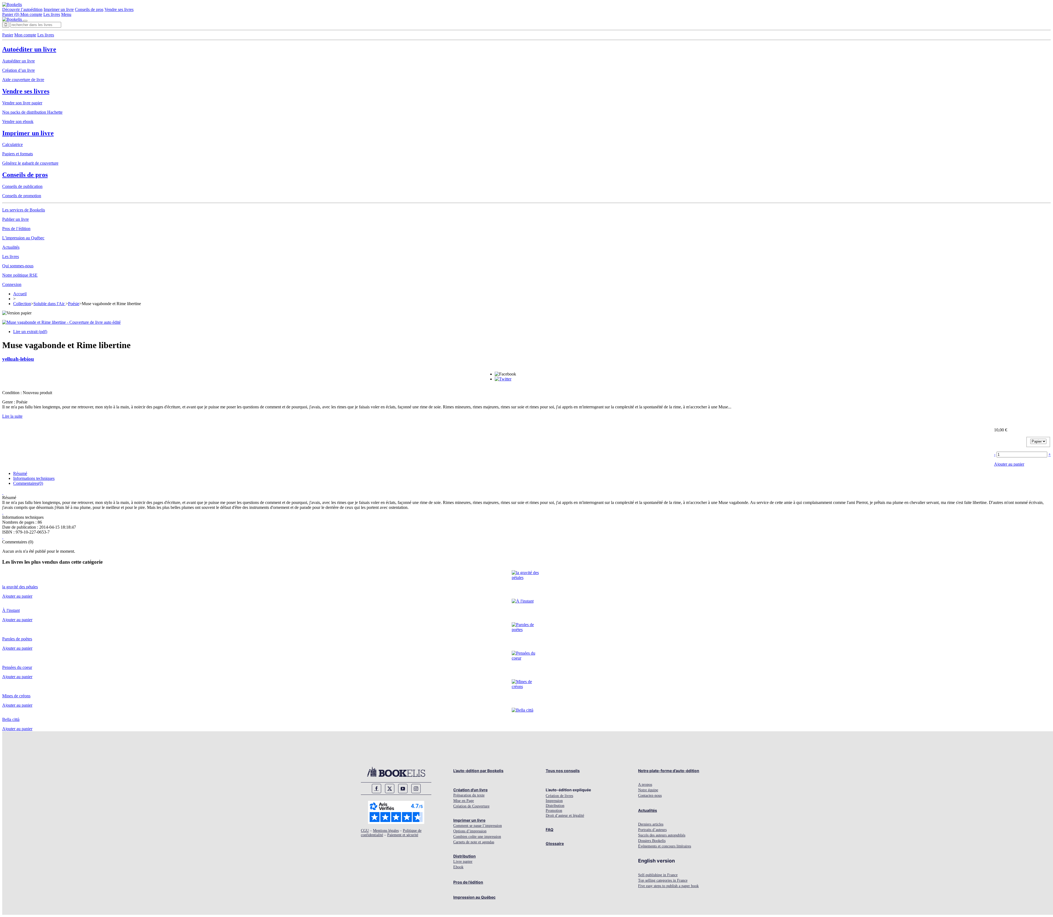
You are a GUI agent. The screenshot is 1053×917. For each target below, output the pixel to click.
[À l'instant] (523, 601)
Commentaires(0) (28, 483)
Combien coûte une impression (477, 837)
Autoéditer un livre (29, 49)
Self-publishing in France (658, 875)
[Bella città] (522, 710)
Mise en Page (463, 801)
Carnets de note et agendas (473, 842)
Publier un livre (15, 219)
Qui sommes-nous (17, 265)
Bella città (10, 719)
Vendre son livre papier (22, 103)
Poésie (73, 303)
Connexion (11, 284)
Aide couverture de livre (23, 79)
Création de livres (559, 796)
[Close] (25, 21)
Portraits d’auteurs (652, 830)
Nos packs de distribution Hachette (32, 112)
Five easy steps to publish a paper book (668, 886)
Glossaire (555, 843)
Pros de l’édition (16, 228)
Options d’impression (469, 831)
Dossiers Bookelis (652, 841)
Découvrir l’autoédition (22, 9)
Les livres (51, 14)
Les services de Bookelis (23, 210)
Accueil (20, 293)
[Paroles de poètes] (527, 629)
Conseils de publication (22, 186)
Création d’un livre (18, 70)
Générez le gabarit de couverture (30, 163)
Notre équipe (648, 790)
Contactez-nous (650, 795)
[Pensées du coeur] (527, 658)
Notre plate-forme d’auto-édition (668, 770)
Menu (66, 14)
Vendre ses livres (119, 9)
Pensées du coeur (17, 667)
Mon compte (31, 14)
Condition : (12, 392)
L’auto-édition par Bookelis (478, 770)
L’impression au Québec (23, 238)
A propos (645, 785)
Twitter (389, 788)
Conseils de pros (89, 9)
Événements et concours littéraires (664, 846)
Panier (7, 35)
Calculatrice (12, 144)
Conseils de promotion (21, 195)
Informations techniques (34, 478)
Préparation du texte (469, 795)
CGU (365, 831)
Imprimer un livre (59, 9)
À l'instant (11, 610)
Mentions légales (386, 831)
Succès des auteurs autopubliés (661, 835)
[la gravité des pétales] (527, 577)
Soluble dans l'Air (49, 303)
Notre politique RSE (20, 275)
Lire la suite (12, 416)
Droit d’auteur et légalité (565, 815)
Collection (22, 303)
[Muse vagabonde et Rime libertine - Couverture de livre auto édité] (61, 322)
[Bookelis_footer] (396, 772)
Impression (554, 801)
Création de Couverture (471, 806)
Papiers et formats (17, 153)
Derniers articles (650, 824)
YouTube (402, 788)
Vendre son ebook (17, 121)
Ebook (458, 867)
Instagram (416, 788)
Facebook (376, 788)
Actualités (10, 247)
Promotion (554, 811)
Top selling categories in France (662, 880)
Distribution (464, 856)
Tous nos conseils (563, 770)
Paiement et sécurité (402, 835)
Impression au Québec (474, 897)
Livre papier (462, 861)
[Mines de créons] (527, 686)
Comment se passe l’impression (477, 826)
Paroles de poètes (17, 639)
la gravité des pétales (20, 586)
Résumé (20, 473)
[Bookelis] (12, 4)
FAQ (549, 829)
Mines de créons (16, 696)
